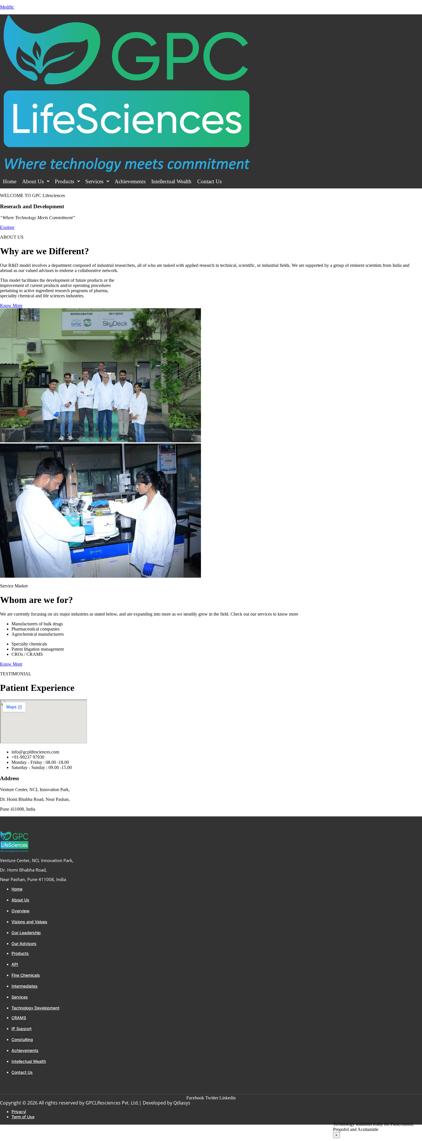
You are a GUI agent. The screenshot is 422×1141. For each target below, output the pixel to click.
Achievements (130, 181)
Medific (7, 7)
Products (64, 181)
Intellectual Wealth (171, 181)
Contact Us (209, 181)
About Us (33, 181)
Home (9, 181)
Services (94, 181)
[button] (35, 181)
